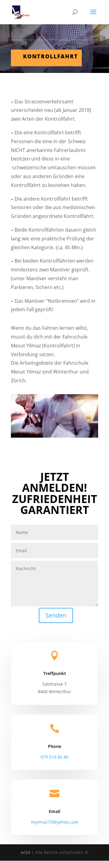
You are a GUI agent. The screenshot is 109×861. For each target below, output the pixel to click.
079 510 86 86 (54, 757)
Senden (55, 615)
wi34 (25, 852)
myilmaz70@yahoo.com (54, 822)
